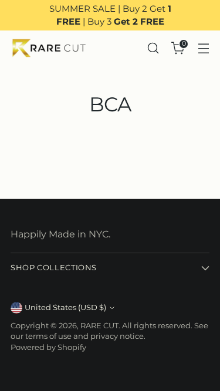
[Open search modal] (153, 48)
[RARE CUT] (49, 48)
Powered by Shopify (48, 347)
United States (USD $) (65, 307)
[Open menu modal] (203, 48)
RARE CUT (99, 325)
